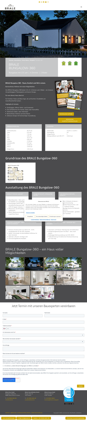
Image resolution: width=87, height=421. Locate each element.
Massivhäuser (17, 60)
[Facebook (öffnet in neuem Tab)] (39, 2)
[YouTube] (71, 404)
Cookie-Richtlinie (35, 219)
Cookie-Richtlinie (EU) (36, 412)
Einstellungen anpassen (55, 216)
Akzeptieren (30, 216)
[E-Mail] (73, 404)
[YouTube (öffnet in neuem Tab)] (46, 2)
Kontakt (7, 412)
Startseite (11, 60)
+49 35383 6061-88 (11, 398)
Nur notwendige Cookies (41, 216)
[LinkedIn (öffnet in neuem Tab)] (44, 2)
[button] (60, 201)
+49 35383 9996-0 (50, 398)
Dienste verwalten (30, 212)
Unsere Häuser (25, 60)
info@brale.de (9, 399)
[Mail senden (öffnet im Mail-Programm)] (48, 2)
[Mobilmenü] (81, 7)
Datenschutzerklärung (45, 219)
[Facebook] (65, 404)
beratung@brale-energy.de (52, 399)
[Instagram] (67, 404)
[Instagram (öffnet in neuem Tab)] (42, 2)
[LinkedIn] (69, 404)
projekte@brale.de (30, 399)
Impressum (53, 219)
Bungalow (32, 60)
